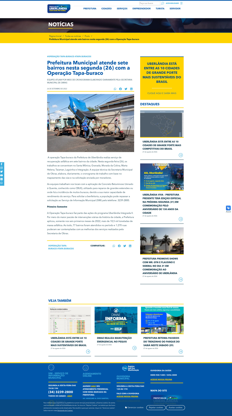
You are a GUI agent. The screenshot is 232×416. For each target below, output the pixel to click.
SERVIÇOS (122, 9)
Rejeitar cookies (156, 408)
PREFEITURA (89, 9)
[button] (115, 88)
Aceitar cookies (175, 408)
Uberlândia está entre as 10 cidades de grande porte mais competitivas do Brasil (162, 145)
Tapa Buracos (83, 57)
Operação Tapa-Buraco (61, 57)
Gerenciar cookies (135, 408)
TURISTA (160, 9)
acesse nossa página (127, 397)
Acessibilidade (172, 3)
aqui (69, 396)
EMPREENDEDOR (142, 9)
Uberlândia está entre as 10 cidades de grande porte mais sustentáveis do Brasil (162, 73)
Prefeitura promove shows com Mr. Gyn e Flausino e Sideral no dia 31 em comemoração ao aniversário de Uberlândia (160, 266)
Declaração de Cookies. (65, 410)
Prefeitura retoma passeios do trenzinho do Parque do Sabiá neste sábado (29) (161, 342)
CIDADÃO (106, 9)
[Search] (163, 3)
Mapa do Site (158, 391)
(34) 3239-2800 (60, 392)
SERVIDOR (175, 9)
